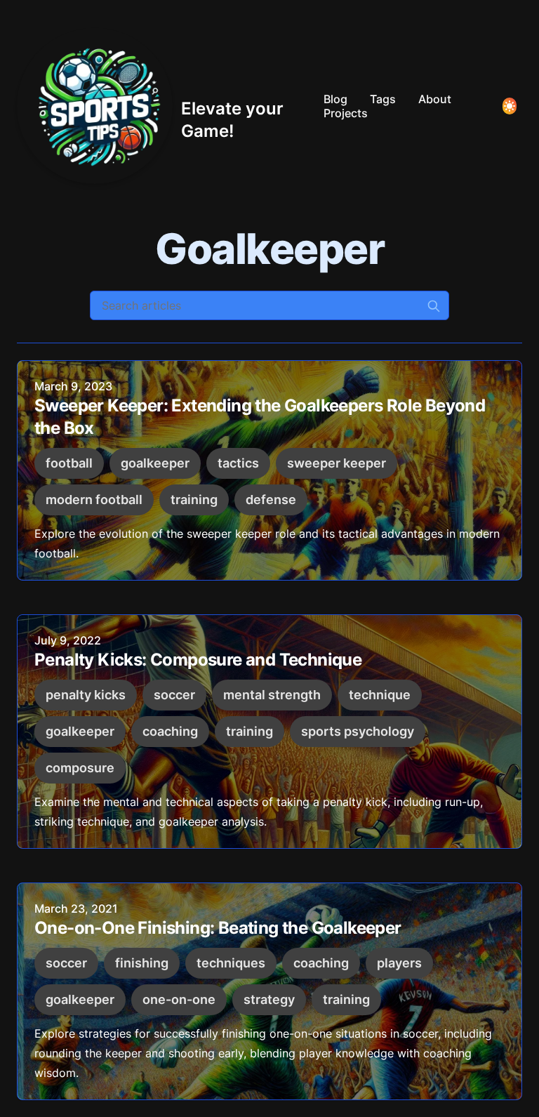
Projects (346, 113)
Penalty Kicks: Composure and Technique (197, 659)
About (434, 99)
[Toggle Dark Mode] (509, 106)
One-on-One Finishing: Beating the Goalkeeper (217, 928)
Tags (383, 99)
